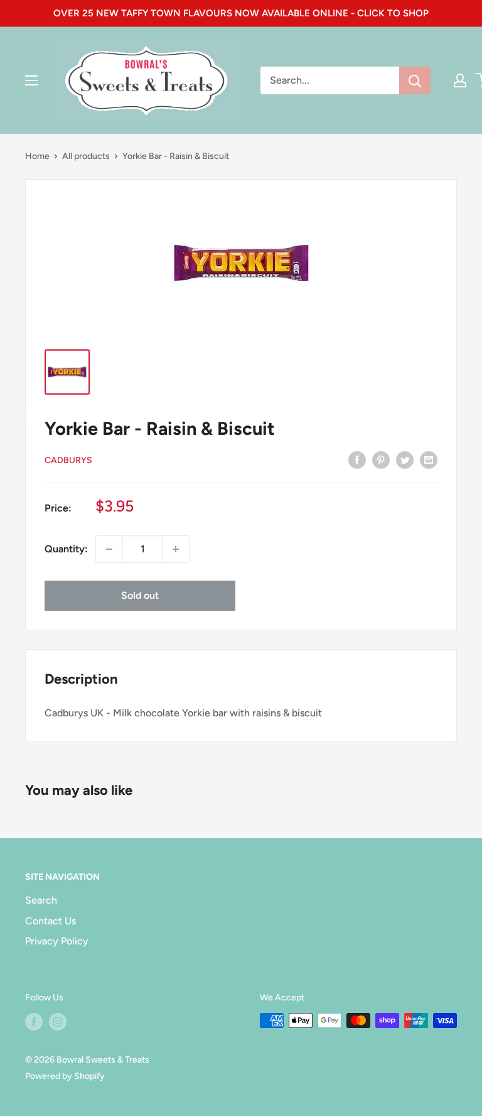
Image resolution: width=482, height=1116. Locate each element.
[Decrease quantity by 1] (109, 549)
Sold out (140, 595)
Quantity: (66, 549)
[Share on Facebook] (357, 459)
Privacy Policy (56, 941)
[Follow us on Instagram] (58, 1022)
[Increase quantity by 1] (176, 549)
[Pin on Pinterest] (381, 459)
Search (41, 900)
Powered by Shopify (65, 1076)
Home (37, 156)
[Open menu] (31, 80)
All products (86, 156)
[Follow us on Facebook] (34, 1022)
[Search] (415, 80)
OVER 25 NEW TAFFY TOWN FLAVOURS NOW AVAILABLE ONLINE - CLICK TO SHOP (241, 13)
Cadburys (68, 460)
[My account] (460, 80)
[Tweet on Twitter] (405, 459)
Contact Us (50, 921)
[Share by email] (428, 459)
